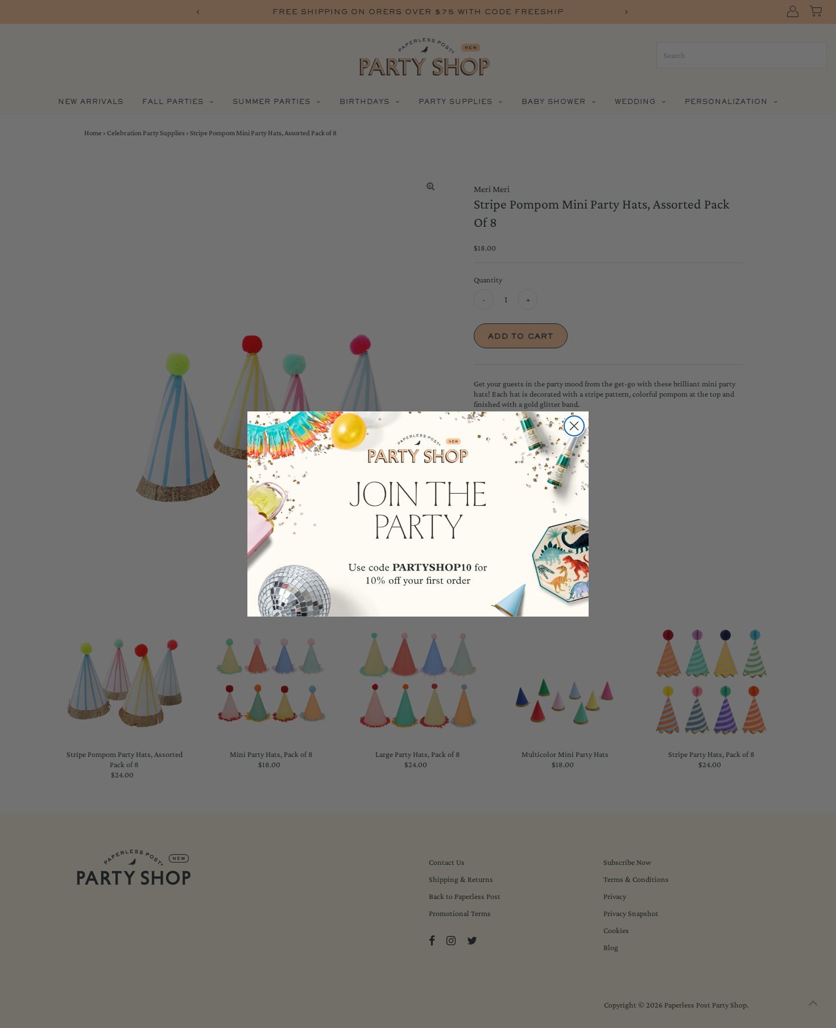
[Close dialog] (574, 426)
